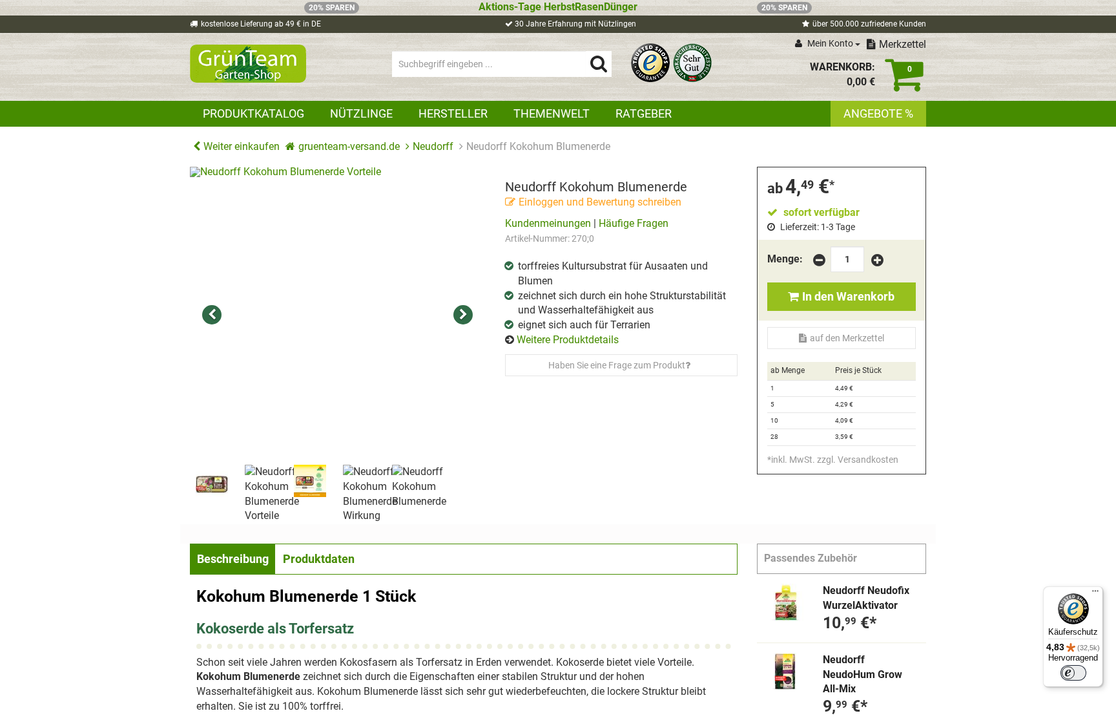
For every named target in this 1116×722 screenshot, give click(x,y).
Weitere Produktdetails (568, 340)
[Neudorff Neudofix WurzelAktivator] (785, 602)
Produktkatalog (253, 113)
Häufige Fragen (633, 223)
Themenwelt (551, 113)
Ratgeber (643, 113)
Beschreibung (233, 559)
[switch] (1073, 673)
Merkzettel (902, 44)
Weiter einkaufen (241, 146)
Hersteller (453, 113)
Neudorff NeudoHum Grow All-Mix (862, 674)
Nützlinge (361, 113)
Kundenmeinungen (548, 223)
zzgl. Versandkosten (857, 459)
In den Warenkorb (848, 296)
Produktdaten (319, 559)
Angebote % (878, 113)
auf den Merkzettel (847, 338)
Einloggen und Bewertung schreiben (600, 202)
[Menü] (1095, 594)
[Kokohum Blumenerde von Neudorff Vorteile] (338, 315)
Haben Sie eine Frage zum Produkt (616, 365)
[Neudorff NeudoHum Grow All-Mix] (785, 671)
